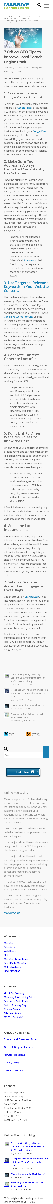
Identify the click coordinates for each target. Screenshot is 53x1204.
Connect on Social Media (16, 1001)
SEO (29, 846)
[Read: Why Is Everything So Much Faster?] (6, 706)
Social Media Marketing (15, 962)
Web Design (10, 950)
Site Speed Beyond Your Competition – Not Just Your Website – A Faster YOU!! (29, 693)
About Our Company (14, 993)
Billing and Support (13, 1013)
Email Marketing (12, 970)
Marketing (9, 942)
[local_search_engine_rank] (23, 38)
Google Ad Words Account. (19, 316)
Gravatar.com (32, 596)
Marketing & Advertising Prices (19, 997)
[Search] (37, 6)
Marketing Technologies (16, 958)
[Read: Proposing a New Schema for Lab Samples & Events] (6, 715)
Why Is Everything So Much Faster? (28, 705)
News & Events (12, 1009)
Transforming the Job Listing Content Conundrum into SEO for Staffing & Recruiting (28, 678)
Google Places (25, 107)
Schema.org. (30, 260)
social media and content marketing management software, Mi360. (22, 871)
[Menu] (45, 6)
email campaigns (26, 860)
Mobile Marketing (12, 966)
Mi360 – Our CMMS (13, 1017)
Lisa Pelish (18, 71)
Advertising (9, 946)
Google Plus (39, 131)
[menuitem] (37, 6)
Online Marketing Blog (15, 1005)
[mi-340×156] (22, 6)
